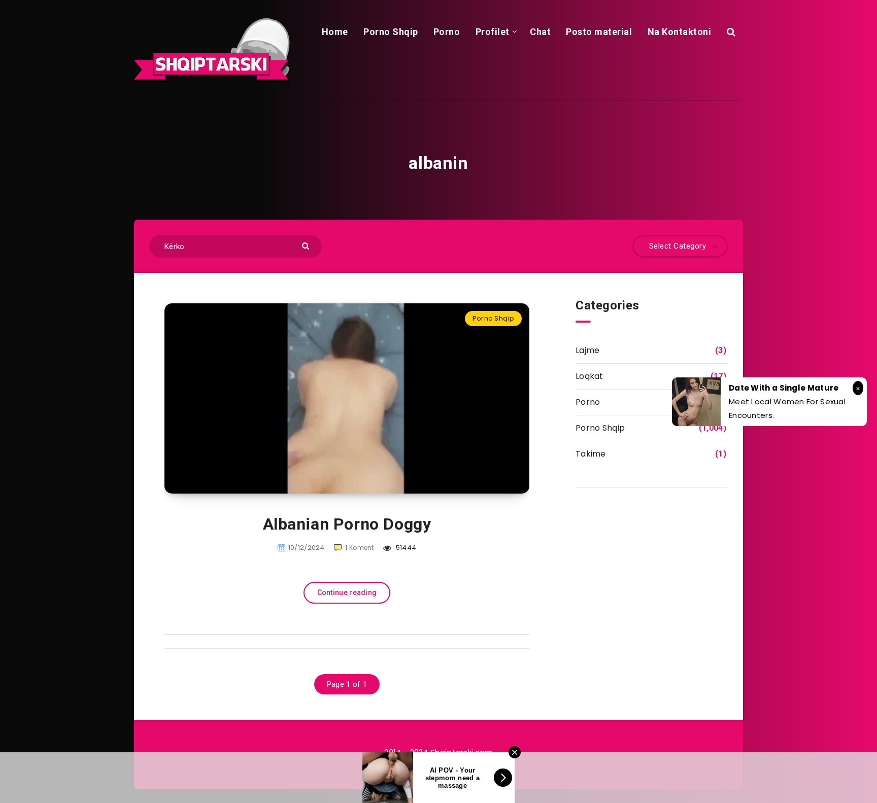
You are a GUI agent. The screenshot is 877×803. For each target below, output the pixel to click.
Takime (591, 454)
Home (335, 31)
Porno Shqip (390, 31)
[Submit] (307, 245)
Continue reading (347, 592)
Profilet (493, 31)
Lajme (588, 350)
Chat (540, 31)
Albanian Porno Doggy (347, 524)
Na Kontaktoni (680, 31)
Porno (446, 31)
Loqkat (589, 376)
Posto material (599, 31)
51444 (405, 547)
